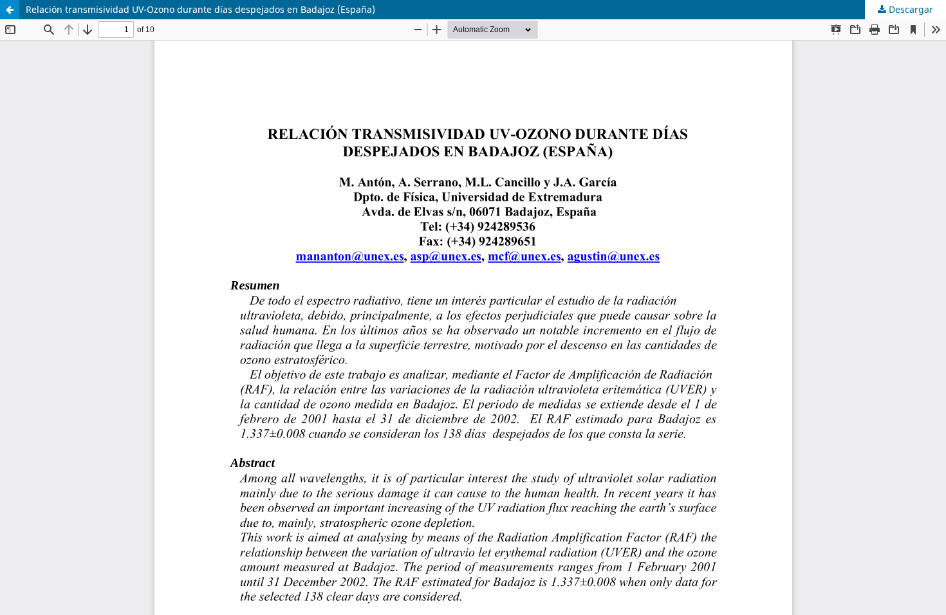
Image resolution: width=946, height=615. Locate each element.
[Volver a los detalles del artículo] (9, 9)
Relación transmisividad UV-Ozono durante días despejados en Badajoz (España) (200, 9)
